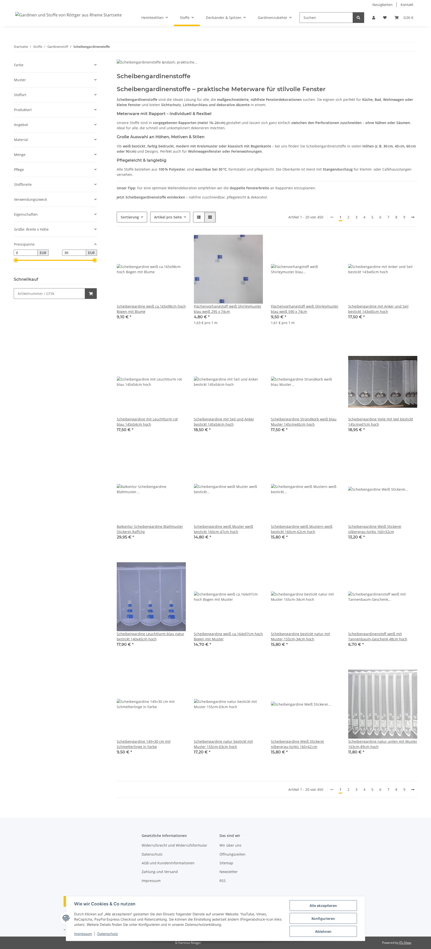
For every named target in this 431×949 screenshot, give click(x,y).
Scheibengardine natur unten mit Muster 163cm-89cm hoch (382, 744)
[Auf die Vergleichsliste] (164, 243)
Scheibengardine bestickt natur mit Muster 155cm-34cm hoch (300, 636)
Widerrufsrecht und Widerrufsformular (174, 845)
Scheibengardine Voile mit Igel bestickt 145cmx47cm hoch (380, 422)
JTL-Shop (405, 943)
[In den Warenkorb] (91, 293)
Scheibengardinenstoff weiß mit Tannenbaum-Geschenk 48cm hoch (377, 636)
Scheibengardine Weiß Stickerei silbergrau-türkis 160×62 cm (297, 744)
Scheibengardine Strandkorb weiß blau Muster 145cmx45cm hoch (303, 422)
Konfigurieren (323, 918)
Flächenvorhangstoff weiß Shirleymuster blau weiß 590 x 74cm (304, 309)
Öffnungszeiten (232, 854)
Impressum (83, 934)
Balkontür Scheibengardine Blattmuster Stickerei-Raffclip (150, 529)
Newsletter (228, 871)
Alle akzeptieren (323, 905)
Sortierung (130, 217)
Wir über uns (230, 845)
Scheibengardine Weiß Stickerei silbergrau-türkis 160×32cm (374, 529)
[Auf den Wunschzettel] (177, 243)
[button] (373, 17)
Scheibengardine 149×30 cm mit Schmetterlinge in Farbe (144, 744)
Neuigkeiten (382, 4)
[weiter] (412, 217)
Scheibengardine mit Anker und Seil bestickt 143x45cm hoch (378, 309)
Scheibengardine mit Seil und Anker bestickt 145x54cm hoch (224, 422)
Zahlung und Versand (160, 871)
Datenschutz (107, 934)
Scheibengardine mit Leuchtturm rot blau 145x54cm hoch (147, 422)
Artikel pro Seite (168, 217)
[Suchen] (358, 17)
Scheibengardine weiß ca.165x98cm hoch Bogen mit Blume (151, 309)
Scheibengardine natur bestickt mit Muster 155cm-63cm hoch (223, 744)
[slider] (15, 260)
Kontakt (407, 4)
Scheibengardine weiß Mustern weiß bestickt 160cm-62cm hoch (301, 529)
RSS (222, 880)
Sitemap (226, 863)
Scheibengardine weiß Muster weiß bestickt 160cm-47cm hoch (223, 529)
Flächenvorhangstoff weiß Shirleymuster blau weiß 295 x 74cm (227, 309)
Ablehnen (323, 931)
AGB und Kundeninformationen (168, 863)
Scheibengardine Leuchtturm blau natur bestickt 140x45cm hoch (150, 636)
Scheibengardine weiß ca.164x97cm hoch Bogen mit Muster (228, 636)
